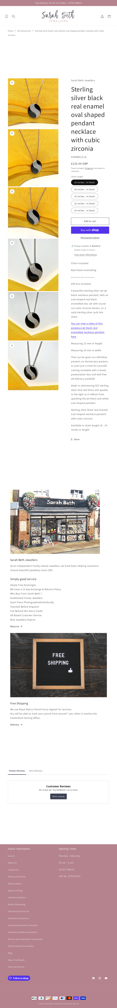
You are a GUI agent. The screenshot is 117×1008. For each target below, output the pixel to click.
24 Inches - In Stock (84, 210)
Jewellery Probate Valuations (22, 932)
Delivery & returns (17, 876)
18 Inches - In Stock (84, 189)
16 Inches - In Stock (84, 182)
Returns (14, 626)
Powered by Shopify (70, 1004)
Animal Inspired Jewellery (21, 945)
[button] (6, 16)
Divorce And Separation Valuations (25, 939)
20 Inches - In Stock (84, 196)
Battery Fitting (15, 890)
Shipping (89, 168)
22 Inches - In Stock (84, 203)
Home (10, 31)
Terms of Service (16, 966)
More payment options (90, 237)
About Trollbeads (16, 959)
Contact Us (13, 869)
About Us (12, 862)
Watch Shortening (17, 904)
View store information (85, 254)
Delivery (14, 724)
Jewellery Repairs (17, 897)
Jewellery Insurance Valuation (23, 925)
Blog (10, 952)
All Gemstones (24, 31)
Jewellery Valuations (18, 918)
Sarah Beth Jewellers (53, 1004)
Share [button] (77, 439)
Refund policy (15, 883)
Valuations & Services (18, 911)
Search (11, 855)
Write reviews (58, 796)
